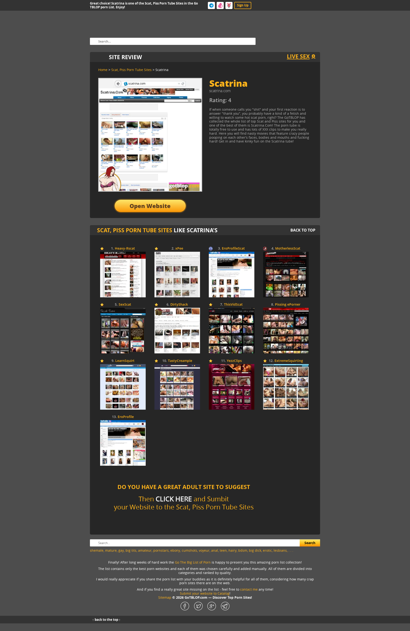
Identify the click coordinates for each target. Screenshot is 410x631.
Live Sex (298, 56)
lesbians (280, 550)
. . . (291, 550)
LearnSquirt (125, 361)
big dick (255, 550)
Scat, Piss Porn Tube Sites (134, 230)
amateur (145, 550)
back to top (302, 230)
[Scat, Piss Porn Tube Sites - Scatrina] (252, 102)
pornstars (161, 550)
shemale (96, 550)
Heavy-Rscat (125, 249)
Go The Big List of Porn (193, 562)
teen (223, 550)
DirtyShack (179, 305)
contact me (249, 589)
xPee (179, 249)
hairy (232, 550)
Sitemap (164, 597)
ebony (175, 550)
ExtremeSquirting (289, 361)
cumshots (189, 550)
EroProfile (126, 417)
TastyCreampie (180, 361)
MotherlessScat (287, 249)
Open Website (150, 206)
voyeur (204, 550)
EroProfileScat (233, 249)
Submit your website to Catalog (204, 593)
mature (111, 550)
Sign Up (242, 5)
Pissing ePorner (287, 305)
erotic (267, 550)
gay (121, 550)
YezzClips (234, 361)
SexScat (125, 305)
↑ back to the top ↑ (106, 619)
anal (214, 550)
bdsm (242, 550)
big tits (131, 550)
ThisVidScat (233, 305)
